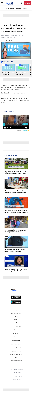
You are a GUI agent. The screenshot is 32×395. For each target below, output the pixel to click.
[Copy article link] (11, 40)
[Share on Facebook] (6, 40)
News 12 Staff (5, 35)
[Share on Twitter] (9, 40)
